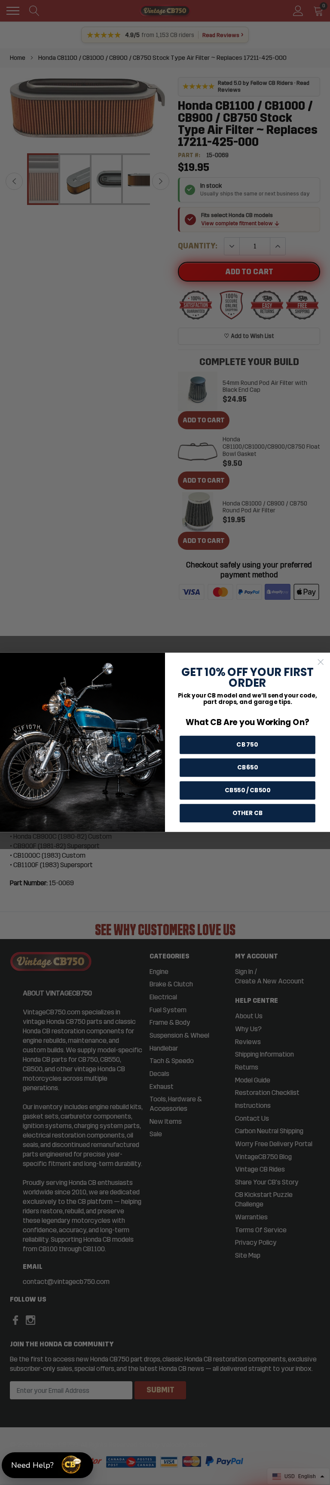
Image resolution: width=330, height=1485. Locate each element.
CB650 (247, 767)
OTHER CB (247, 813)
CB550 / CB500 (247, 790)
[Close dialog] (320, 662)
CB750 (247, 745)
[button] (47, 1465)
